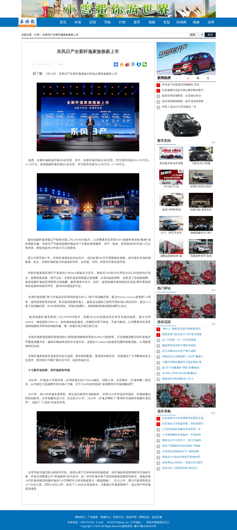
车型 (166, 22)
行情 (122, 22)
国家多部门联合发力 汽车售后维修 (182, 334)
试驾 (92, 22)
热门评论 (164, 288)
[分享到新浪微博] (127, 64)
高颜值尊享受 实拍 (201, 256)
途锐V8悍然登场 (171, 209)
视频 (151, 22)
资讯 (63, 22)
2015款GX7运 (171, 186)
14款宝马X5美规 (201, 163)
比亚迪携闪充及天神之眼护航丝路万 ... (184, 90)
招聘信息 (144, 517)
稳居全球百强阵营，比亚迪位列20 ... (183, 95)
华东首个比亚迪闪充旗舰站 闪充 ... (182, 84)
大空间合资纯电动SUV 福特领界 (180, 451)
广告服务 (93, 517)
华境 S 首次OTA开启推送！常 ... (180, 106)
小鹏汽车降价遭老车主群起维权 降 (182, 362)
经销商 (181, 22)
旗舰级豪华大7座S (201, 232)
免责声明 (131, 517)
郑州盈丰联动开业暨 (171, 163)
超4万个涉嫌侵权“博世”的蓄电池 (180, 367)
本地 (77, 22)
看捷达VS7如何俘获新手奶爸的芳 (181, 457)
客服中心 (106, 517)
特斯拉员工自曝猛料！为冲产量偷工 (182, 356)
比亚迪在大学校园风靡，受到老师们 (182, 423)
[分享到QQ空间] (121, 64)
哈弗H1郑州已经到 (201, 186)
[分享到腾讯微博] (133, 64)
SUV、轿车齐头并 (171, 232)
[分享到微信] (144, 64)
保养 (211, 22)
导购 (107, 22)
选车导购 (164, 411)
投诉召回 (164, 322)
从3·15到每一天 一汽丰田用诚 (179, 339)
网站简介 (80, 517)
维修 (196, 22)
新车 (137, 22)
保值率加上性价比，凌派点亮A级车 (182, 462)
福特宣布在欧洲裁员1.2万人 (178, 378)
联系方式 (118, 517)
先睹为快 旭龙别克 (201, 209)
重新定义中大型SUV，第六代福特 (181, 440)
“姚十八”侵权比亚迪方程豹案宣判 (181, 328)
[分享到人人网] (139, 64)
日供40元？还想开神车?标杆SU (180, 468)
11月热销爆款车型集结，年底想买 (181, 434)
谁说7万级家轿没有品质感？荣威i (181, 445)
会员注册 (157, 517)
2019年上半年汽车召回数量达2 (179, 373)
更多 (213, 142)
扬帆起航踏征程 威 (171, 256)
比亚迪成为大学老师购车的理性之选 (182, 418)
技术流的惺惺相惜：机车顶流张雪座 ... (184, 101)
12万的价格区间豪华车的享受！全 (181, 429)
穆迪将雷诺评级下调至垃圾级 (179, 345)
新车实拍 (164, 140)
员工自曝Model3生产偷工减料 (179, 351)
